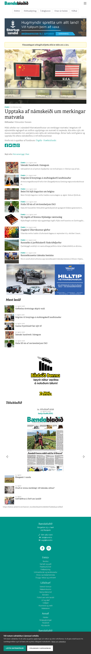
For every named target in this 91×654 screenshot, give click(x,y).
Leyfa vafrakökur (15, 648)
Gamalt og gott (45, 564)
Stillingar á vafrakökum (40, 648)
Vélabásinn (45, 608)
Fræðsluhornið (45, 567)
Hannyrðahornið (45, 592)
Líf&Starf (45, 582)
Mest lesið (13, 300)
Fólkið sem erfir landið (45, 597)
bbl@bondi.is (46, 537)
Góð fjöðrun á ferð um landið (28, 499)
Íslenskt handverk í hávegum (35, 165)
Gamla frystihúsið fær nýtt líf (28, 326)
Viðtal (74, 11)
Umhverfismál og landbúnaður (45, 572)
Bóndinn (45, 595)
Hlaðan (45, 617)
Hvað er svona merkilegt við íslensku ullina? (35, 488)
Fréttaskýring (30, 11)
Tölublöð (45, 623)
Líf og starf (45, 600)
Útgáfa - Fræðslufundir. (46, 140)
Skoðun (45, 561)
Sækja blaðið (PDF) (45, 413)
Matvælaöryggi (18, 154)
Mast (27, 154)
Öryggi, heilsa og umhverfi (45, 578)
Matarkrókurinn (45, 589)
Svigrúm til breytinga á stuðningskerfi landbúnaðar (46, 178)
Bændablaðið (45, 630)
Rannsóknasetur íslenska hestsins (37, 255)
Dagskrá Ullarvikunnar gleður (35, 229)
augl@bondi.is (46, 540)
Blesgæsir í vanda (23, 477)
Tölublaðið (14, 403)
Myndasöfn (45, 625)
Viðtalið (45, 603)
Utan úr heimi (61, 11)
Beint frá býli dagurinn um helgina (37, 191)
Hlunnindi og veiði (45, 606)
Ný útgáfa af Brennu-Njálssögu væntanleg (41, 217)
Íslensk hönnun (45, 587)
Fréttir (17, 11)
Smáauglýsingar (45, 620)
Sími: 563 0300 (47, 535)
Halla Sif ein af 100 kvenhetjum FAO (38, 204)
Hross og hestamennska (45, 575)
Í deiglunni (45, 11)
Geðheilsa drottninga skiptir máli (30, 308)
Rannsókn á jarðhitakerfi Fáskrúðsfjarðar (41, 242)
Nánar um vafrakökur (58, 642)
